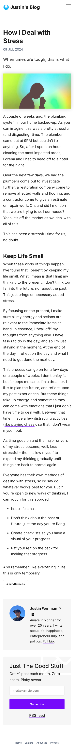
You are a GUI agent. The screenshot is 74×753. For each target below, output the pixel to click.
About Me (42, 742)
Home (18, 742)
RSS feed (37, 715)
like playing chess (20, 424)
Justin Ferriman (43, 608)
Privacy (54, 742)
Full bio (48, 641)
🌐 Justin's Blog (21, 7)
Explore (29, 742)
